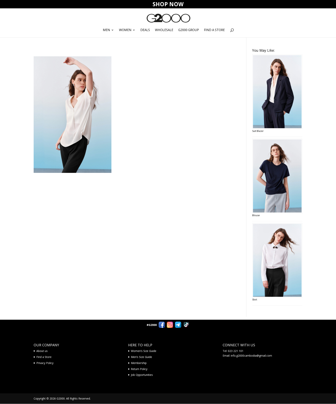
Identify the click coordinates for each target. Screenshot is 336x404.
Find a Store (44, 357)
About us (42, 351)
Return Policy (139, 369)
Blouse (256, 215)
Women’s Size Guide (143, 351)
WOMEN (125, 30)
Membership (139, 363)
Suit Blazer (258, 131)
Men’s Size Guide (141, 357)
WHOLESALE (164, 30)
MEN (106, 30)
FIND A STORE (214, 30)
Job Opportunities (142, 375)
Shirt (254, 299)
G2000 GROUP (188, 30)
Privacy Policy (44, 363)
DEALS (145, 30)
